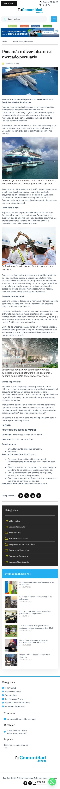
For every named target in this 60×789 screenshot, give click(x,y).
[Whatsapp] (52, 782)
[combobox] (24, 19)
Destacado (28, 41)
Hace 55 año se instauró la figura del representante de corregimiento (33, 641)
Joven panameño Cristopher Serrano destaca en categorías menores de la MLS (36, 627)
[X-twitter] (35, 783)
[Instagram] (30, 783)
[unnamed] (30, 36)
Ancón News (18, 41)
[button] (54, 19)
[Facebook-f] (25, 783)
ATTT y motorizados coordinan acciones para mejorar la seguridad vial (35, 612)
